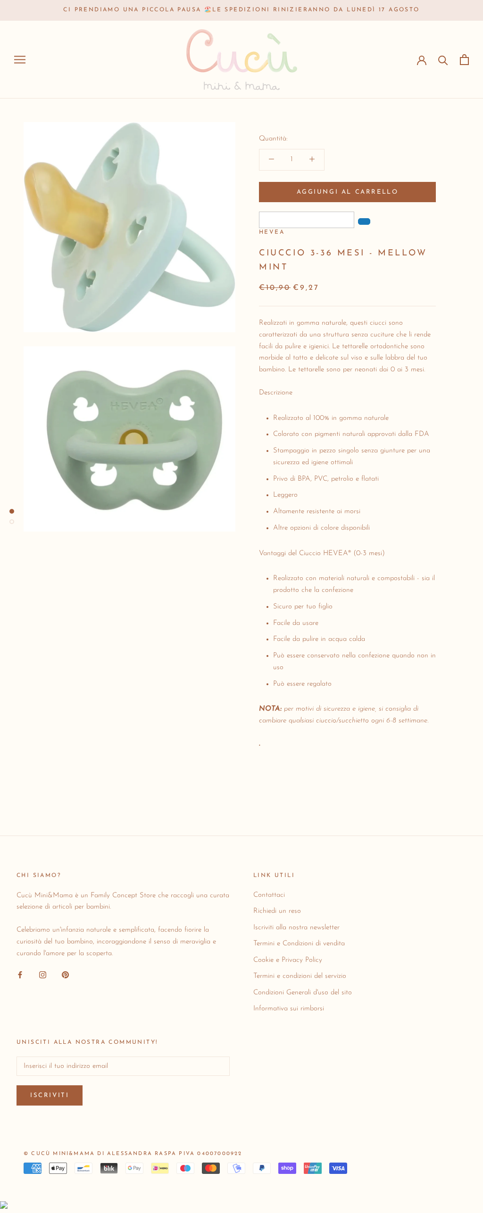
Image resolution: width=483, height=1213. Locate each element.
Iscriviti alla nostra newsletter (296, 927)
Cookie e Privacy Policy (287, 960)
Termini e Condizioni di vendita (299, 943)
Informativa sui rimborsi (288, 1008)
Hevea (271, 232)
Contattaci (269, 895)
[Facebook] (20, 975)
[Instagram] (42, 975)
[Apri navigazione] (19, 60)
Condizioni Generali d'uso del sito (302, 992)
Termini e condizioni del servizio (299, 976)
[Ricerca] (443, 60)
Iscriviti (49, 1095)
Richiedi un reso (277, 911)
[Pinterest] (65, 975)
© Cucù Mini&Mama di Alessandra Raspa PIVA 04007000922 (133, 1153)
